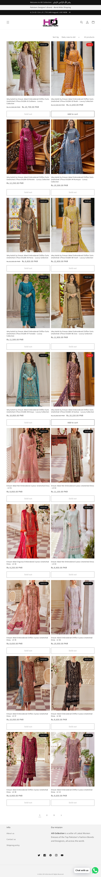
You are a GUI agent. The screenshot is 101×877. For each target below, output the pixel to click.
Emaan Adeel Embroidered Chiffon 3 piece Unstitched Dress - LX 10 (71, 791)
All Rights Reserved (57, 874)
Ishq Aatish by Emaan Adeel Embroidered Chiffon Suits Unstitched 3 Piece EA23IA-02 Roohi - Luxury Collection (72, 100)
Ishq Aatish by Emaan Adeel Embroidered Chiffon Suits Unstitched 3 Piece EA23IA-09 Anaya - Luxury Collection (28, 411)
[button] (8, 22)
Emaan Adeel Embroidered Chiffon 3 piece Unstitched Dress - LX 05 (27, 639)
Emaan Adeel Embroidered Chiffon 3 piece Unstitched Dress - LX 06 (71, 639)
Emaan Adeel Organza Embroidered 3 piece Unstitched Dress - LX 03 (28, 563)
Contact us (11, 839)
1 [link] (39, 815)
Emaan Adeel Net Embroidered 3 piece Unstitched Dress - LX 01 (28, 487)
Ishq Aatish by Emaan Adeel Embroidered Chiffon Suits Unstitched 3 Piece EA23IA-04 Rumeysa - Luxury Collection (72, 179)
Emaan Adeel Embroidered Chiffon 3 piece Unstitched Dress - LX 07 (27, 715)
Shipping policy (13, 845)
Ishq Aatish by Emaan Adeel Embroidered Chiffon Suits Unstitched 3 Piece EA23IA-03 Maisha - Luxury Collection (28, 178)
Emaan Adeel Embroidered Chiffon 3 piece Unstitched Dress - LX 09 (27, 791)
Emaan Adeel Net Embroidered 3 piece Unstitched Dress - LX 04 (72, 563)
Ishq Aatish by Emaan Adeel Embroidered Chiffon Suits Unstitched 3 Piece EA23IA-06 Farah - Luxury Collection (72, 256)
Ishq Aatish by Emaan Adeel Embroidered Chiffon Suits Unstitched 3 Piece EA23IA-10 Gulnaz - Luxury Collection (72, 411)
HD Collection (46, 874)
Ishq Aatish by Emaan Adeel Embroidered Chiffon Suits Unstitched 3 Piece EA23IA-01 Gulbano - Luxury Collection (28, 101)
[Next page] (61, 815)
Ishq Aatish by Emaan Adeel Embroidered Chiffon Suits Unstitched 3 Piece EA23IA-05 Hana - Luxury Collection (28, 256)
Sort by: (56, 37)
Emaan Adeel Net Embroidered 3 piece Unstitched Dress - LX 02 (72, 487)
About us (10, 833)
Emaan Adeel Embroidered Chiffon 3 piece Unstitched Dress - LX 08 (71, 715)
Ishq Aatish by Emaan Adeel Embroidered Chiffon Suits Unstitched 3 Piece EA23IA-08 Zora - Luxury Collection (72, 332)
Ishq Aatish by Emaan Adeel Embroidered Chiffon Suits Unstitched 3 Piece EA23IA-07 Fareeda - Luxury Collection (28, 333)
